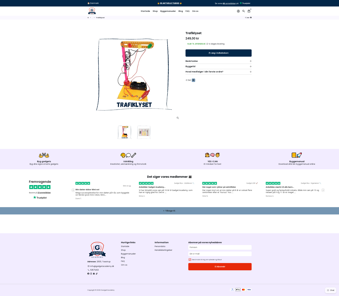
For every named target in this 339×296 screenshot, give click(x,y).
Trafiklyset (100, 18)
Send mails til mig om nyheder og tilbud (207, 260)
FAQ (187, 11)
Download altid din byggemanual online (297, 164)
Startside (145, 11)
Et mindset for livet (212, 164)
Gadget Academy (107, 290)
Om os (195, 11)
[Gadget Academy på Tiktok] (97, 273)
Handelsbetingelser (163, 250)
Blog (181, 11)
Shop (155, 11)
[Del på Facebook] (251, 18)
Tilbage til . (169, 210)
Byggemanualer (168, 11)
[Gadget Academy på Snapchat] (94, 273)
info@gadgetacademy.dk (101, 266)
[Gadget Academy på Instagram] (91, 273)
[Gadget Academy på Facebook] (88, 273)
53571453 (93, 270)
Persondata (160, 246)
